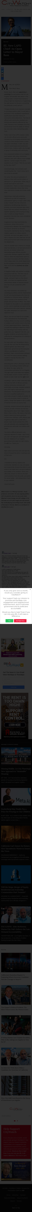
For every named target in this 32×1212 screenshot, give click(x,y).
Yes (9, 621)
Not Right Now (20, 621)
